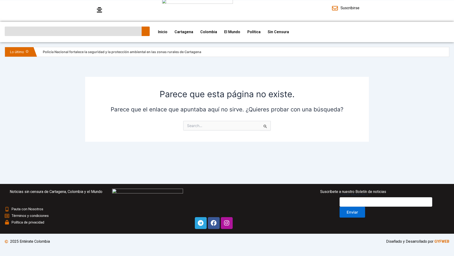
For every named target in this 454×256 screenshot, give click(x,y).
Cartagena (184, 32)
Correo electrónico (355, 194)
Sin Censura (278, 32)
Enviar (352, 212)
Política (254, 32)
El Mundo (232, 32)
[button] (126, 10)
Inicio (162, 32)
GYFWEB (441, 241)
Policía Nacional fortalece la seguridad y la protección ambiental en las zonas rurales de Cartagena (122, 52)
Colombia (208, 32)
